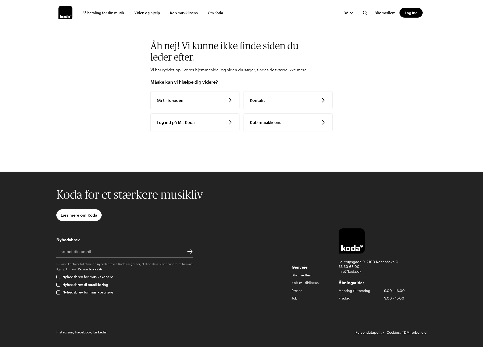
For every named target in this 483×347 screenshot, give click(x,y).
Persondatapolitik (90, 269)
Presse (297, 290)
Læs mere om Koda (79, 215)
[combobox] (348, 12)
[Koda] (65, 12)
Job (294, 298)
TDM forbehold (414, 332)
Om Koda (215, 13)
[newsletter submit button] (190, 251)
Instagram (64, 332)
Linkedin (100, 332)
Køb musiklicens (184, 13)
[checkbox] (58, 277)
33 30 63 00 (349, 266)
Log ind (411, 13)
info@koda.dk (350, 271)
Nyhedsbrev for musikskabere (87, 277)
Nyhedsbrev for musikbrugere (87, 292)
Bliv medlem (385, 13)
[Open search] (365, 12)
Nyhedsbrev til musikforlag (85, 284)
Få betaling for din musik (103, 13)
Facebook (83, 332)
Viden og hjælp (147, 13)
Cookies (393, 332)
